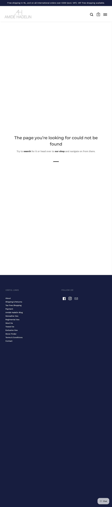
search (27, 151)
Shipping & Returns (13, 302)
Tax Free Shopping (13, 305)
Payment (9, 309)
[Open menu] (105, 14)
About (8, 298)
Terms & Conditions (14, 337)
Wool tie (9, 323)
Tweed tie (9, 327)
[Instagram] (70, 299)
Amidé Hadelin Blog (14, 312)
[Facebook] (64, 299)
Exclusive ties (11, 330)
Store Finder (10, 334)
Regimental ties (12, 320)
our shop (60, 151)
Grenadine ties (11, 316)
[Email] (76, 299)
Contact (8, 341)
